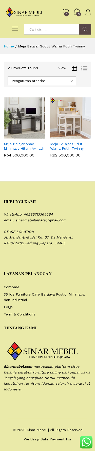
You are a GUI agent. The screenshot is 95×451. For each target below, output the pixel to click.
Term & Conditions (19, 314)
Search (85, 29)
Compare (11, 287)
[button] (12, 135)
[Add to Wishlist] (35, 135)
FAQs (8, 307)
